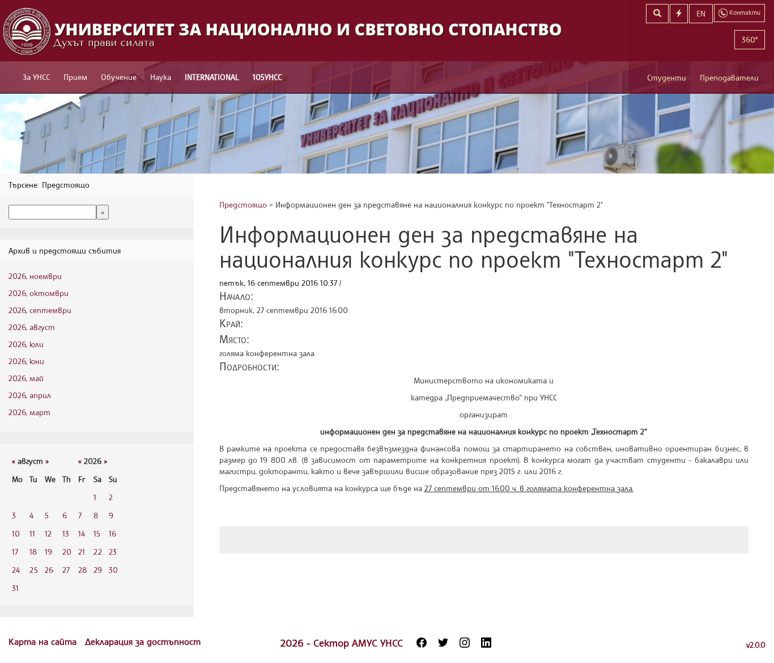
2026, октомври (38, 293)
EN (700, 13)
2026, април (29, 395)
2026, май (26, 378)
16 (112, 533)
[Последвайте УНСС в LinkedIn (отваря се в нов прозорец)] (486, 642)
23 (113, 551)
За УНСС (36, 77)
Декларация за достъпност (143, 641)
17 (15, 551)
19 (48, 551)
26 (49, 570)
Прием (75, 77)
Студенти (666, 77)
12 (48, 533)
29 (97, 570)
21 (81, 551)
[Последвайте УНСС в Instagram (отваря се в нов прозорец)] (464, 642)
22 (97, 551)
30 (113, 570)
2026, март (29, 412)
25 (33, 570)
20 (66, 551)
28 (82, 570)
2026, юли (26, 344)
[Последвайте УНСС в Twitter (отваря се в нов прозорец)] (443, 642)
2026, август (31, 327)
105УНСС (267, 77)
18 (33, 551)
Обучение (119, 77)
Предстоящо (243, 204)
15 (96, 533)
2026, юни (26, 361)
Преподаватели (729, 77)
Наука (160, 77)
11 (32, 533)
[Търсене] (657, 13)
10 (16, 533)
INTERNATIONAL (212, 77)
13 (65, 533)
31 (15, 588)
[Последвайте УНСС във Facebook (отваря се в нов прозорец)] (421, 642)
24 (16, 570)
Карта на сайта (43, 641)
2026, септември (39, 310)
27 (66, 570)
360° (750, 39)
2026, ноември (35, 276)
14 (81, 533)
